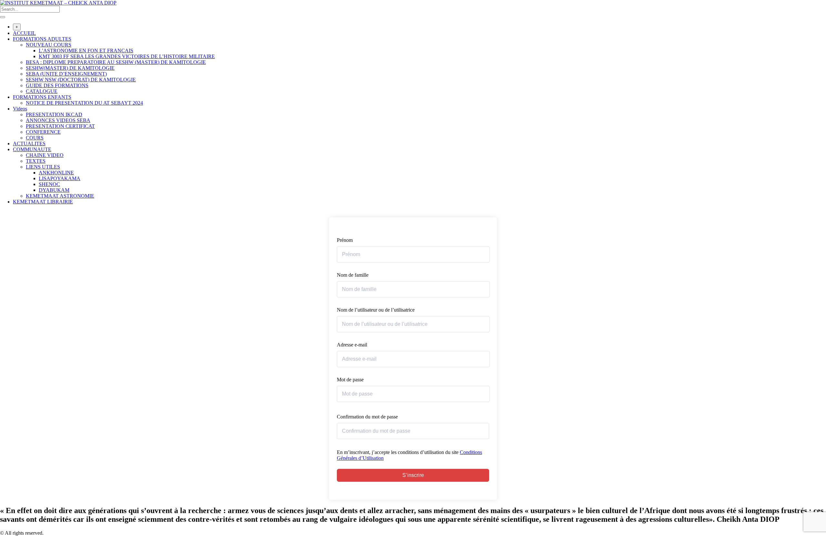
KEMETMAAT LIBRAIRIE (43, 201)
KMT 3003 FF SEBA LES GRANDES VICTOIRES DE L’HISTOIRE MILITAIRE (127, 56)
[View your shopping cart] (3, 214)
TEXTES (35, 161)
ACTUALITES (29, 143)
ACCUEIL (24, 33)
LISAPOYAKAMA (59, 178)
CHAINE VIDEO (45, 155)
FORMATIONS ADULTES (42, 39)
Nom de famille (352, 275)
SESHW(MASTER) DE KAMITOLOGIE (70, 68)
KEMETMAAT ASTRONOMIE (60, 196)
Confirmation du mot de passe (367, 416)
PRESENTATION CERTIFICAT (60, 126)
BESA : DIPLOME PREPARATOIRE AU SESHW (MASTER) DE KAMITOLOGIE (116, 62)
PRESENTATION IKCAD (54, 114)
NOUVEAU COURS (48, 44)
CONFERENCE (43, 132)
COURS (35, 137)
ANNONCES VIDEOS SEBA (58, 120)
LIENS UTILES (43, 167)
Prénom (345, 240)
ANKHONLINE (56, 172)
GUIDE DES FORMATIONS (57, 85)
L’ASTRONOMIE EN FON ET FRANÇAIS (86, 50)
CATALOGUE (41, 91)
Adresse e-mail (352, 344)
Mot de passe (350, 379)
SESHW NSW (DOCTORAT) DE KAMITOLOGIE (81, 79)
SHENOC (49, 184)
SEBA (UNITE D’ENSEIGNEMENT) (66, 74)
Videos (20, 108)
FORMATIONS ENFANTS (42, 97)
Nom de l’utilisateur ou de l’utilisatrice (376, 310)
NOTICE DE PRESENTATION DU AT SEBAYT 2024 (84, 103)
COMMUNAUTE (32, 149)
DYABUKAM (54, 190)
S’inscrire (413, 475)
